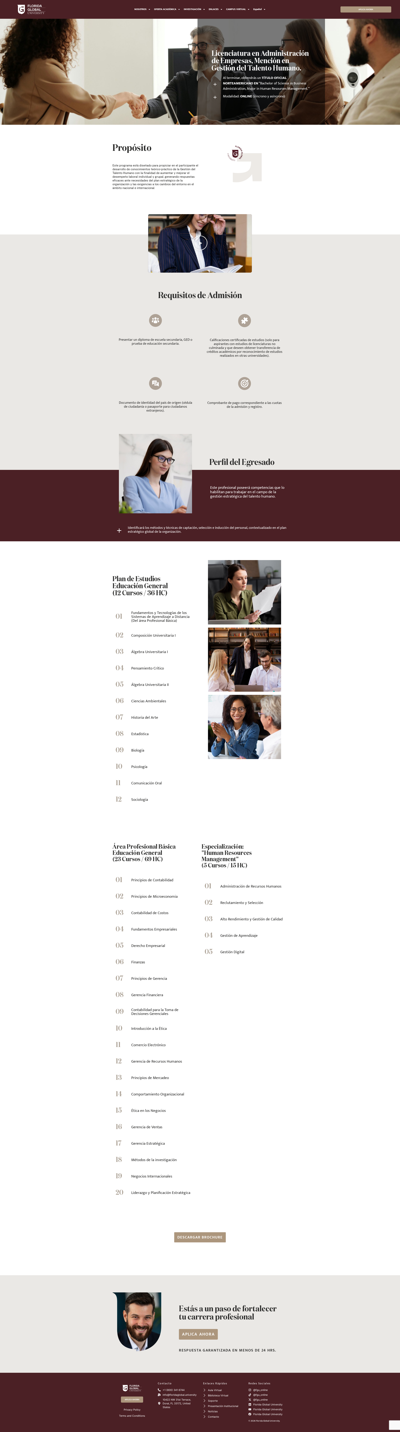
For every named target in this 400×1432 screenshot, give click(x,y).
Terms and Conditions (132, 1415)
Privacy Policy (132, 1409)
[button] (200, 243)
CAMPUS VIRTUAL (236, 9)
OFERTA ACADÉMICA (165, 9)
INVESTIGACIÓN (192, 9)
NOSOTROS (140, 9)
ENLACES (214, 9)
